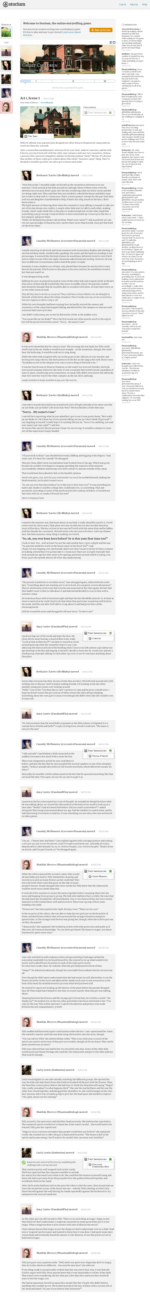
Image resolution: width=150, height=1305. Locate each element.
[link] (98, 113)
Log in (122, 4)
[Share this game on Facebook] (111, 42)
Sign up (134, 4)
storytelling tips (47, 102)
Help (144, 4)
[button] (67, 75)
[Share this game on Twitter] (114, 42)
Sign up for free (102, 30)
